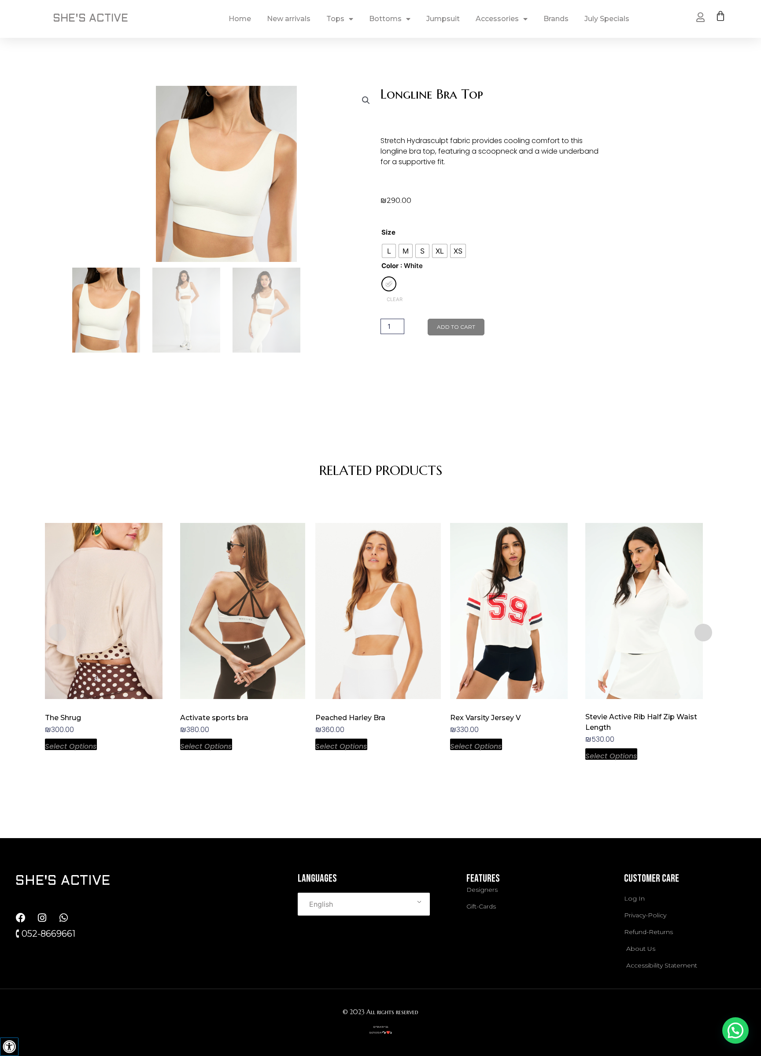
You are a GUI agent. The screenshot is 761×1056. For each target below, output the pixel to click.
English (321, 904)
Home (240, 19)
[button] (366, 100)
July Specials (606, 19)
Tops (335, 19)
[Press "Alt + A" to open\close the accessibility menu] (9, 1047)
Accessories (497, 19)
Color (390, 265)
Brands (556, 19)
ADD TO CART (456, 327)
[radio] (388, 251)
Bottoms (385, 19)
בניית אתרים (380, 1027)
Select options (71, 745)
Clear (395, 299)
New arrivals (288, 19)
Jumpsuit (443, 19)
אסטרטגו (375, 1032)
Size (388, 232)
